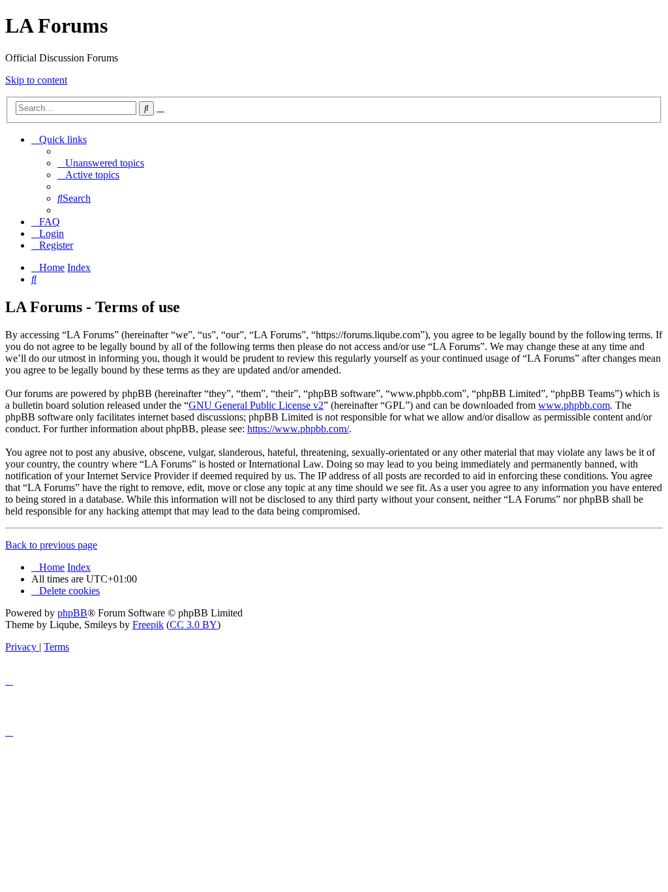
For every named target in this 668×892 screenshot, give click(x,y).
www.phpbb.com (574, 405)
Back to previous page (51, 544)
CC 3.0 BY (193, 624)
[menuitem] (100, 162)
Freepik (148, 624)
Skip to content (36, 80)
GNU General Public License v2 (256, 405)
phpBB (72, 612)
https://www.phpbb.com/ (298, 428)
